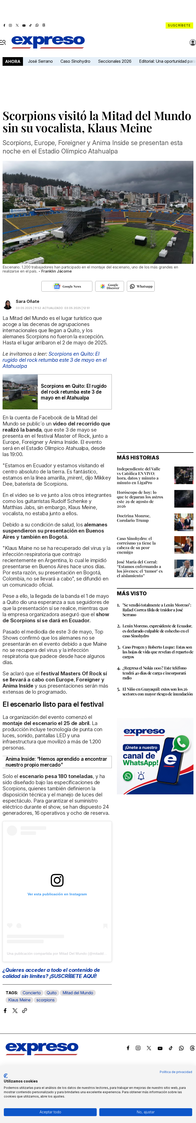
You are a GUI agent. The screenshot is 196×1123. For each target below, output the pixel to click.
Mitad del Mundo (78, 992)
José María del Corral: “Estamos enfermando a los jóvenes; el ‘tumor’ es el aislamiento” (140, 568)
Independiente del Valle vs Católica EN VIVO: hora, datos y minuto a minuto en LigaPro (138, 475)
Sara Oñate (27, 301)
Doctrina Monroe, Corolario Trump (133, 518)
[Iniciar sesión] (193, 43)
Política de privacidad (176, 1072)
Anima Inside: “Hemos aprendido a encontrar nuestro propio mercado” (56, 762)
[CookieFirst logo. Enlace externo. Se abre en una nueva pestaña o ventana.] (6, 1076)
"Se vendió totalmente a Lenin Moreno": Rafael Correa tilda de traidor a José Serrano (156, 609)
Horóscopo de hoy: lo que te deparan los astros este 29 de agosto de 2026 (140, 499)
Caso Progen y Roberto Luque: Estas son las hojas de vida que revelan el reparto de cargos (157, 651)
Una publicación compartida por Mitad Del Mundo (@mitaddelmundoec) (65, 953)
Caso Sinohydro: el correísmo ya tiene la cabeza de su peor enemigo (136, 545)
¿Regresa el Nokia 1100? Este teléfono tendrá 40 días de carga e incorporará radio (154, 672)
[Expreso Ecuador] (42, 1053)
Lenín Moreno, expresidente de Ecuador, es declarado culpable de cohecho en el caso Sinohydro (157, 630)
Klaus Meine (19, 999)
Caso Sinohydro (75, 61)
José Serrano (40, 61)
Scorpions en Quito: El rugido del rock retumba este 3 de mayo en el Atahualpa (55, 360)
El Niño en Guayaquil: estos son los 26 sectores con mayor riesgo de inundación (157, 691)
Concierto (32, 992)
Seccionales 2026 (114, 61)
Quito (52, 992)
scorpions (45, 999)
